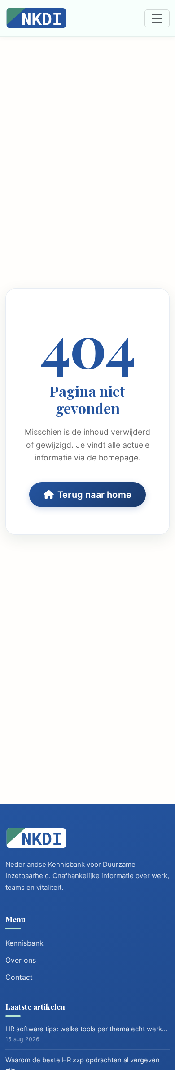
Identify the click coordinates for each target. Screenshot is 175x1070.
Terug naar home (94, 494)
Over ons (20, 960)
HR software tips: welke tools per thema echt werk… (86, 1029)
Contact (19, 977)
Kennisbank (24, 942)
